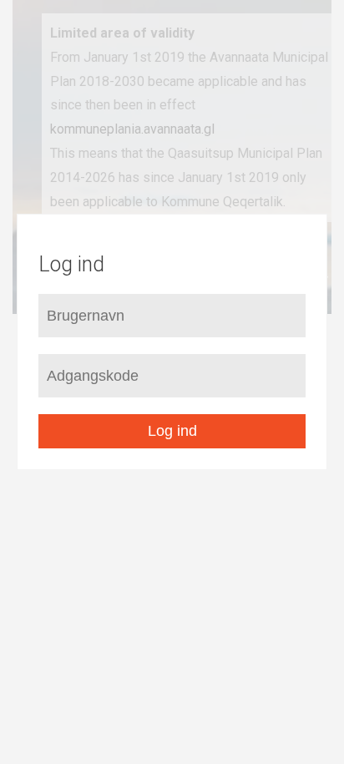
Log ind (172, 430)
